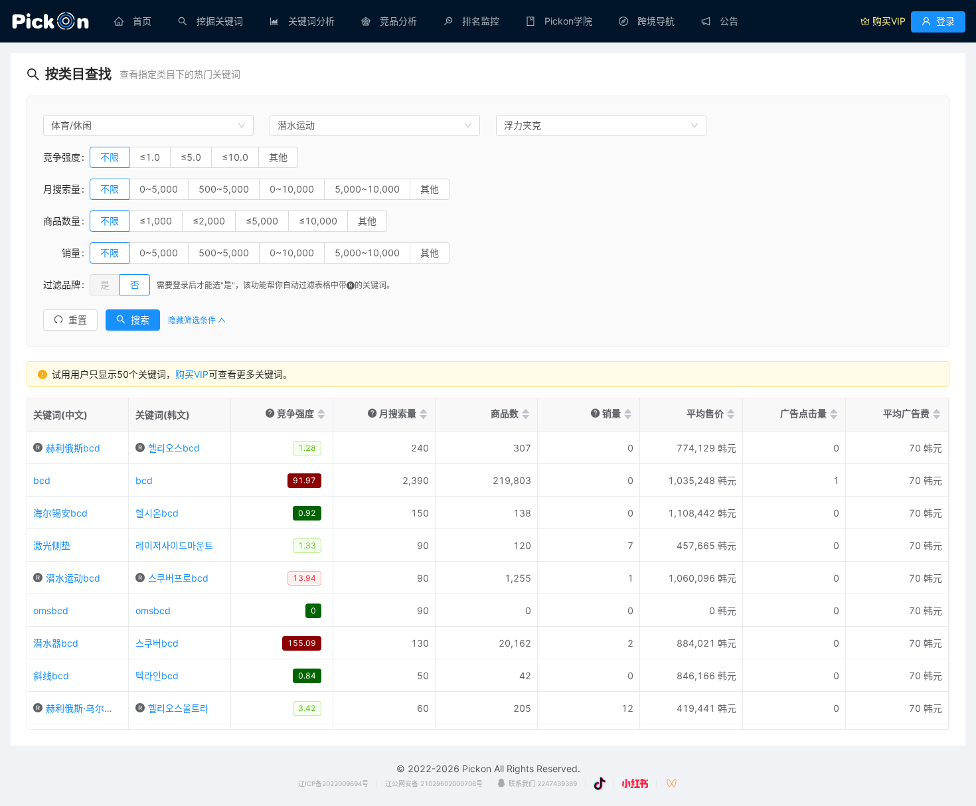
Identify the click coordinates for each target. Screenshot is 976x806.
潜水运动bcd (73, 578)
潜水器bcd (55, 643)
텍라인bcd (157, 675)
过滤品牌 (61, 284)
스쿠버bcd (157, 643)
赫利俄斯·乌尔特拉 (84, 708)
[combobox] (148, 125)
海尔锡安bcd (60, 513)
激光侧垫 (51, 545)
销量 (61, 252)
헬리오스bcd (174, 447)
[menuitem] (133, 21)
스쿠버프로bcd (178, 578)
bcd (41, 480)
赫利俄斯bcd (73, 447)
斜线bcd (51, 675)
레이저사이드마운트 (174, 545)
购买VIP (191, 374)
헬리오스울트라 (178, 708)
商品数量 (61, 220)
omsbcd (50, 610)
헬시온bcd (157, 513)
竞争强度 (61, 157)
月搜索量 (61, 189)
